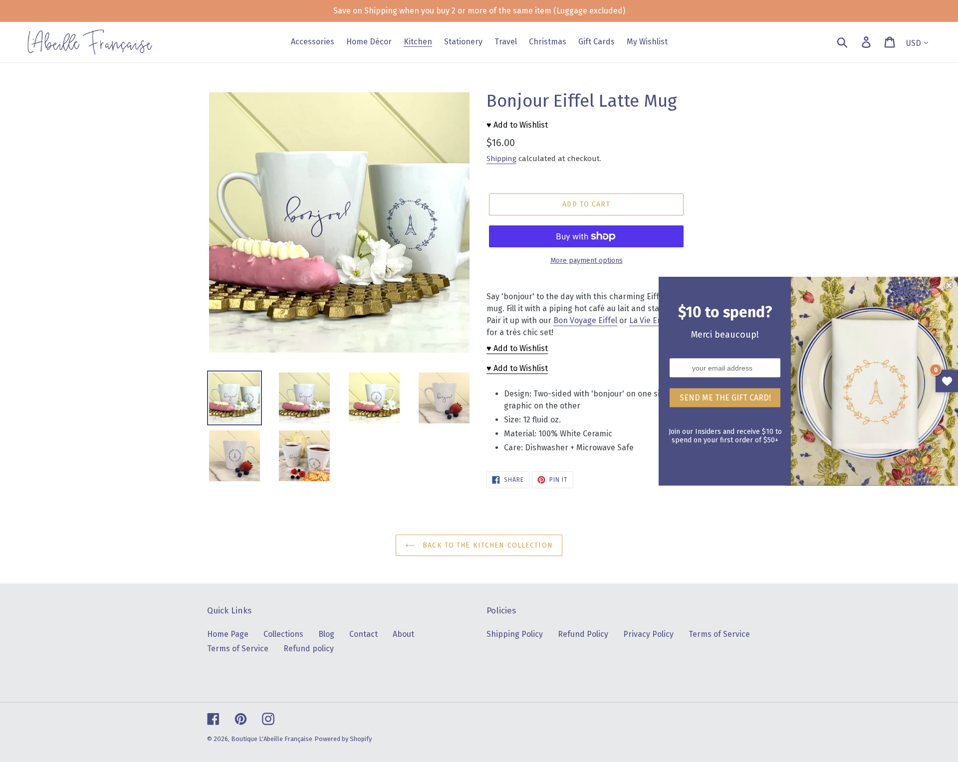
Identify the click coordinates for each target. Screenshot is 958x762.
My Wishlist (947, 381)
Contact (363, 634)
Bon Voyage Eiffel (585, 320)
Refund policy (308, 648)
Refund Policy (583, 634)
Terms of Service (237, 648)
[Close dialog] (949, 286)
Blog (326, 634)
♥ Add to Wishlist (517, 125)
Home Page (227, 634)
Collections (283, 634)
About (403, 634)
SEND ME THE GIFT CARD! (725, 397)
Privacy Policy (648, 634)
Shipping (501, 158)
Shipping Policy (514, 634)
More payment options (586, 260)
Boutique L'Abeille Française (271, 739)
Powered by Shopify (343, 739)
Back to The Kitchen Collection (486, 545)
